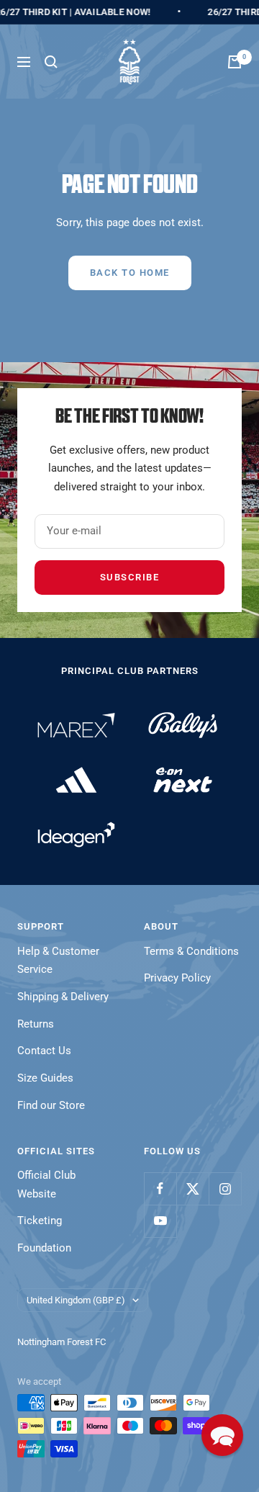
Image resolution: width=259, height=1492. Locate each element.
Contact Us (44, 1050)
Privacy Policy (177, 977)
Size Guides (45, 1077)
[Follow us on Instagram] (225, 1188)
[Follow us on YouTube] (160, 1221)
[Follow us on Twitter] (192, 1188)
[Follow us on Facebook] (160, 1188)
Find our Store (51, 1105)
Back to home (130, 272)
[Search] (51, 61)
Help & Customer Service (58, 960)
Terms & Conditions (191, 951)
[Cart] (234, 61)
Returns (35, 1023)
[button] (222, 1435)
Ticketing (39, 1220)
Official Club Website (46, 1184)
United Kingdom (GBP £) (76, 1300)
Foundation (44, 1247)
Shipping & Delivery (63, 996)
